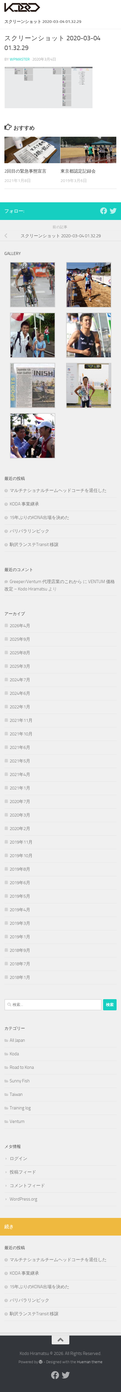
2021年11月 (21, 720)
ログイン (18, 1158)
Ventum (17, 1121)
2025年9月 (20, 639)
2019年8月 (20, 869)
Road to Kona (22, 1067)
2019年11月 (21, 842)
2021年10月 (21, 734)
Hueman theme (89, 1362)
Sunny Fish (20, 1081)
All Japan (17, 1040)
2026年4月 (20, 625)
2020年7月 (20, 801)
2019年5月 (20, 896)
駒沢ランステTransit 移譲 (34, 544)
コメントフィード (27, 1185)
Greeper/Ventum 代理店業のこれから (46, 581)
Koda (14, 1053)
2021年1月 (20, 788)
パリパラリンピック (29, 531)
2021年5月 (20, 761)
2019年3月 (20, 923)
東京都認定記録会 (78, 171)
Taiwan (16, 1094)
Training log (20, 1108)
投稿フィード (23, 1172)
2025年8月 (20, 652)
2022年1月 (20, 707)
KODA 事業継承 (24, 504)
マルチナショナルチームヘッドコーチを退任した (58, 490)
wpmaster (20, 59)
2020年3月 (20, 815)
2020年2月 (20, 828)
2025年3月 (20, 666)
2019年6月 (20, 882)
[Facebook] (103, 210)
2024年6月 (20, 693)
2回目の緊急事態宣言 (25, 171)
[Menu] (113, 7)
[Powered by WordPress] (41, 1362)
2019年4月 (20, 909)
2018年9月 (20, 950)
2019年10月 (21, 855)
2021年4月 (20, 774)
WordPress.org (23, 1199)
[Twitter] (113, 210)
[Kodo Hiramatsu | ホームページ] (28, 7)
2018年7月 (20, 964)
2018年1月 (20, 977)
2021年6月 (20, 747)
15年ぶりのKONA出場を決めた (39, 517)
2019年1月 (20, 936)
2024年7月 (20, 679)
